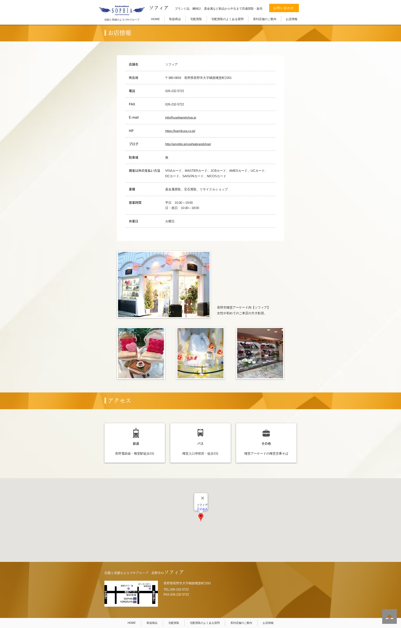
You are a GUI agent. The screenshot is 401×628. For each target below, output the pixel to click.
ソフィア (159, 7)
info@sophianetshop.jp (180, 117)
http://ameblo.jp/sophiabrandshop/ (188, 144)
